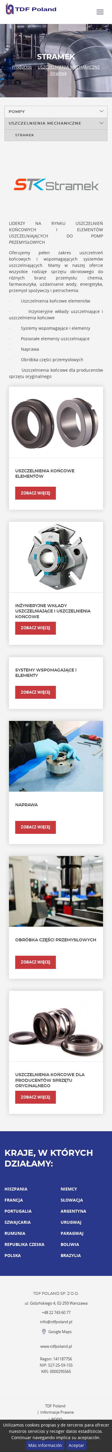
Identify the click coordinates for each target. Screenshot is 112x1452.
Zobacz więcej (35, 493)
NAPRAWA (26, 805)
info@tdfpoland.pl (56, 1321)
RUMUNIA (14, 1233)
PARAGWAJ (72, 1233)
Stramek (58, 73)
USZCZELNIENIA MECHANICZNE (69, 67)
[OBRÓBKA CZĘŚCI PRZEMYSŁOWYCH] (56, 891)
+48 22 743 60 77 (56, 1312)
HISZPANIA (15, 1189)
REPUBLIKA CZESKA (24, 1244)
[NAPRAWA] (56, 756)
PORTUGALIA (18, 1211)
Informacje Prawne (57, 1412)
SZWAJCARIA (17, 1222)
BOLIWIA (70, 1244)
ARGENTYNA (73, 1211)
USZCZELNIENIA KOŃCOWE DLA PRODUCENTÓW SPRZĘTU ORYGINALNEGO (50, 1080)
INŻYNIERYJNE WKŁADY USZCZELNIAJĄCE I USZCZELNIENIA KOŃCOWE (52, 611)
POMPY (17, 112)
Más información (45, 1445)
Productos (22, 67)
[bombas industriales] (31, 8)
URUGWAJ (71, 1222)
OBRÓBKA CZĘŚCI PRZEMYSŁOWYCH (55, 940)
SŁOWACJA (72, 1200)
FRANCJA (13, 1200)
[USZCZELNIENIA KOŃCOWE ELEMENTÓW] (56, 422)
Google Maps (60, 1331)
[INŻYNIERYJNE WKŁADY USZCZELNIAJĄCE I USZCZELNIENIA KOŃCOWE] (56, 557)
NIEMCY (69, 1189)
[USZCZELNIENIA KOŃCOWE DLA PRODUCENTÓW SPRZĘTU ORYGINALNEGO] (56, 1026)
